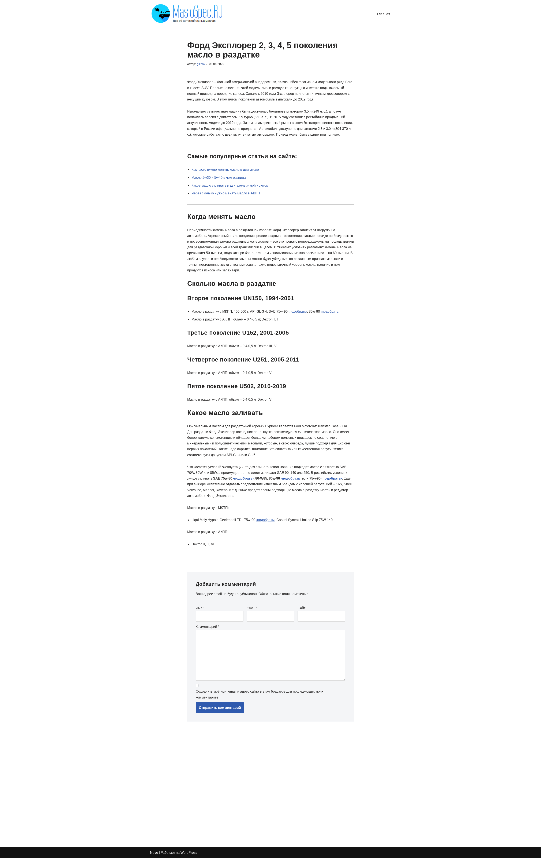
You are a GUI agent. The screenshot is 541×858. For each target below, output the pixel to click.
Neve (154, 852)
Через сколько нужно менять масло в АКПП (225, 193)
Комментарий (207, 626)
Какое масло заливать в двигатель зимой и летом (230, 185)
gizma (201, 64)
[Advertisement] (248, 782)
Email (252, 608)
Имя (200, 608)
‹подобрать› (297, 311)
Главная (383, 14)
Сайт (301, 608)
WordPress (188, 852)
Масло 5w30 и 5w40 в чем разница (218, 177)
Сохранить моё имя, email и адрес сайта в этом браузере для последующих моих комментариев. (259, 694)
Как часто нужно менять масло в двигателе (225, 169)
